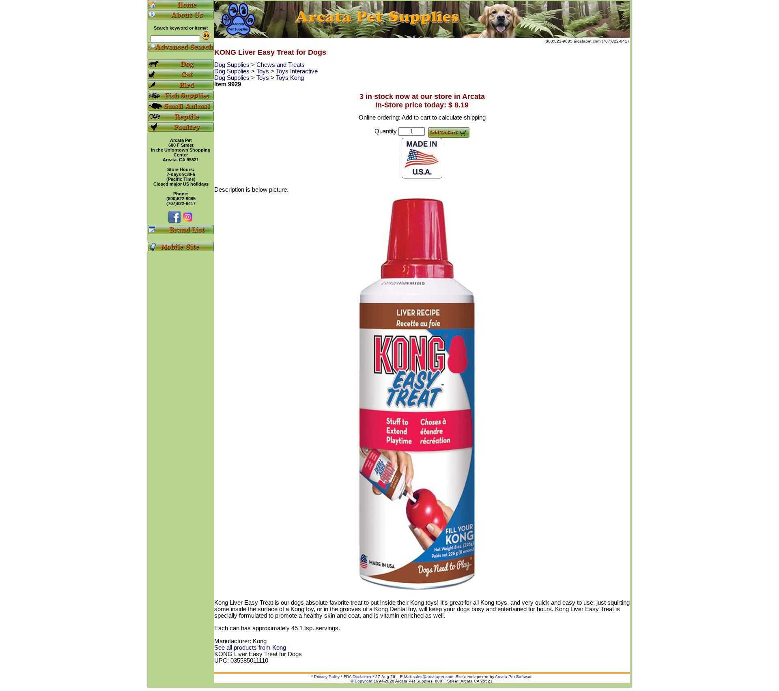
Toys (263, 71)
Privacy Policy (327, 676)
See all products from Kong (250, 647)
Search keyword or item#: (181, 28)
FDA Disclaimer (357, 676)
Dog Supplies (232, 65)
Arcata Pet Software (514, 676)
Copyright (363, 681)
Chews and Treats (280, 65)
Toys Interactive (297, 71)
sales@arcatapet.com (433, 676)
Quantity (385, 131)
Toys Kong (290, 78)
